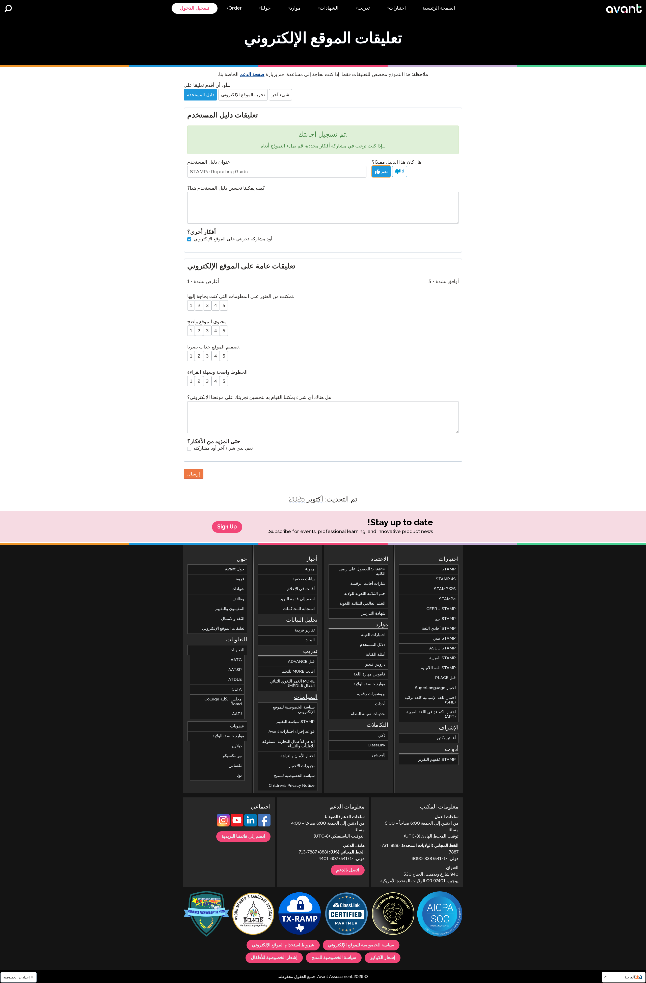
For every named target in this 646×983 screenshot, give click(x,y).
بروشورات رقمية (371, 694)
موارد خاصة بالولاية (369, 684)
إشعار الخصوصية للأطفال (274, 957)
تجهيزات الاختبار (301, 766)
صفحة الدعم (252, 74)
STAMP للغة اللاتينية (438, 668)
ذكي (381, 735)
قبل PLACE (445, 678)
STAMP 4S (446, 579)
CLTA (237, 689)
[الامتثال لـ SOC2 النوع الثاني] (440, 914)
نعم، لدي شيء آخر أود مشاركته (222, 448)
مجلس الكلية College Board (223, 701)
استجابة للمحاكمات (299, 609)
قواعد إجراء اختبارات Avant (291, 731)
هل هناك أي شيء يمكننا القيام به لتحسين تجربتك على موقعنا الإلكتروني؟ (259, 397)
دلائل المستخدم (372, 645)
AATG (236, 660)
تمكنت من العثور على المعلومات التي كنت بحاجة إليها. (240, 296)
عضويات (237, 726)
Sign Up (227, 527)
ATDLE (235, 679)
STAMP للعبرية (442, 658)
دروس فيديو (375, 664)
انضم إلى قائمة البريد (297, 599)
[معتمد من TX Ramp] (299, 914)
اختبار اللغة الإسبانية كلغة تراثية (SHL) (430, 699)
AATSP (235, 670)
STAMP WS (445, 589)
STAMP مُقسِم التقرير (437, 760)
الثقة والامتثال (232, 618)
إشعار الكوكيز (382, 957)
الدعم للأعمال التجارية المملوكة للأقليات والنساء (288, 743)
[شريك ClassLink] (346, 914)
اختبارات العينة (373, 635)
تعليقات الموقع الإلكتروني (223, 628)
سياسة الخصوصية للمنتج (294, 776)
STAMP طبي (444, 638)
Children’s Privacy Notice (292, 786)
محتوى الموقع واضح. (207, 321)
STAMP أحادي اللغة (439, 628)
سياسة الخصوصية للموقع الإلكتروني (294, 709)
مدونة (310, 569)
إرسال (193, 473)
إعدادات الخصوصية (17, 977)
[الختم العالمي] (393, 914)
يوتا (239, 775)
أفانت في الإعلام (301, 589)
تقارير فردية (305, 630)
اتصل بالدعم (347, 870)
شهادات (237, 589)
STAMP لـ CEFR (441, 609)
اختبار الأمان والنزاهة (297, 756)
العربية (630, 977)
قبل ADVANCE (301, 661)
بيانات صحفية (303, 579)
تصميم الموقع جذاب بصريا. (213, 347)
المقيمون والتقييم (229, 609)
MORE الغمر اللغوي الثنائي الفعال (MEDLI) (292, 683)
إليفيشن (378, 755)
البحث (310, 640)
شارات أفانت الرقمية (367, 584)
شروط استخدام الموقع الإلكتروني (283, 945)
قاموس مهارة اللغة (369, 674)
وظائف (238, 599)
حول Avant (234, 569)
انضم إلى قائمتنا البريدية (243, 836)
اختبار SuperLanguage (435, 688)
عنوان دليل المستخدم (208, 162)
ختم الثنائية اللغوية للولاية (364, 593)
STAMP (449, 569)
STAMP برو (445, 618)
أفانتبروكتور (446, 738)
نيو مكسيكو (232, 756)
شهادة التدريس (373, 613)
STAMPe (447, 599)
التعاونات (236, 650)
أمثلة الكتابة (375, 654)
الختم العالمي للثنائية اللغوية (362, 603)
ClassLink (376, 745)
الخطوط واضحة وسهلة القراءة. (218, 372)
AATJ (237, 714)
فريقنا (239, 579)
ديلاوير (236, 746)
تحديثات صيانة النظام (368, 714)
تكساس (235, 766)
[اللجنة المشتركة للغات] (253, 914)
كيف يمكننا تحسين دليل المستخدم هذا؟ (226, 188)
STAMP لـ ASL (442, 648)
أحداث (380, 704)
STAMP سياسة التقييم (295, 722)
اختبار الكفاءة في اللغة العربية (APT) (431, 714)
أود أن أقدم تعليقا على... (207, 85)
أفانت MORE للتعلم (298, 671)
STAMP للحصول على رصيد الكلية (362, 571)
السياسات (305, 697)
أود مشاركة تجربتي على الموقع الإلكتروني (232, 239)
